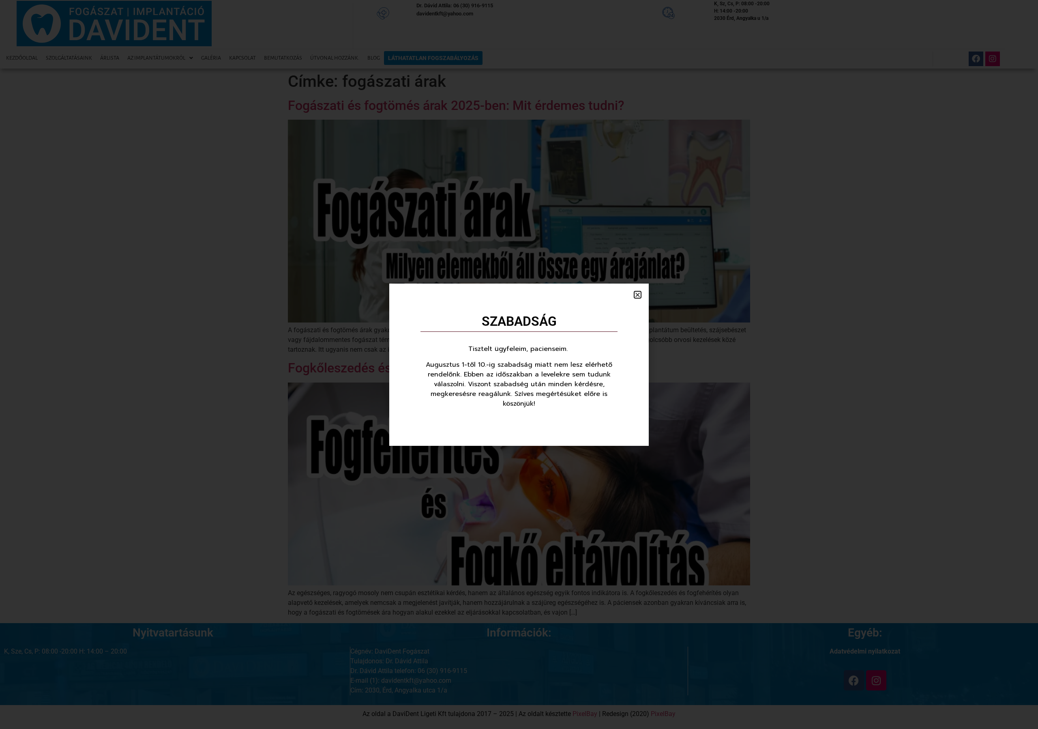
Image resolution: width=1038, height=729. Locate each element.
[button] (638, 295)
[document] (519, 364)
